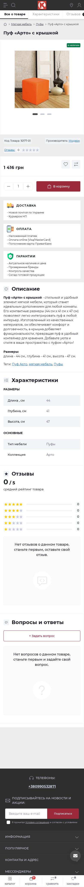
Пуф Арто (19, 364)
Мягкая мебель (21, 24)
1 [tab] (35, 114)
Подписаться (63, 813)
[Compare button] (76, 164)
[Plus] (28, 186)
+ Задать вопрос (42, 636)
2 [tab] (42, 114)
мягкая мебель (40, 364)
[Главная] (5, 24)
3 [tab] (49, 114)
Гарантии (26, 256)
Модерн (74, 140)
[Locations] (71, 5)
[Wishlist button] (65, 164)
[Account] (79, 5)
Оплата (24, 229)
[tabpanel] (42, 81)
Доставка (26, 205)
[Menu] (5, 5)
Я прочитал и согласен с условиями (44, 822)
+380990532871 (42, 786)
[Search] (13, 5)
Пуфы (40, 24)
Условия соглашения (37, 822)
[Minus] (8, 186)
